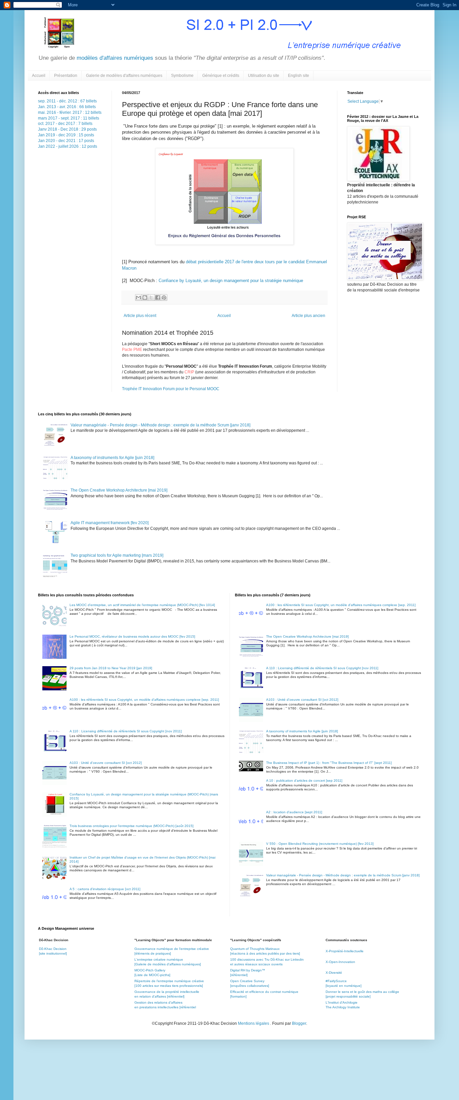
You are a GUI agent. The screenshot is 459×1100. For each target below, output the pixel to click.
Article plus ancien (308, 315)
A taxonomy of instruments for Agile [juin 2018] (112, 457)
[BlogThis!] (144, 297)
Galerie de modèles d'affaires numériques (124, 75)
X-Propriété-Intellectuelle (345, 951)
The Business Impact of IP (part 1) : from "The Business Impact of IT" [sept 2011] (329, 763)
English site (298, 75)
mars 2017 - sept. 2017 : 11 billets (68, 118)
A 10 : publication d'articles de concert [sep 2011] (304, 780)
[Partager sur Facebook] (157, 297)
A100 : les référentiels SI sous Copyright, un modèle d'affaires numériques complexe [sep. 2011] (144, 699)
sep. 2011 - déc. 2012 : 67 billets (67, 101)
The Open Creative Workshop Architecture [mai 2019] (119, 490)
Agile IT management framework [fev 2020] (110, 522)
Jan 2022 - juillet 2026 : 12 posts (67, 146)
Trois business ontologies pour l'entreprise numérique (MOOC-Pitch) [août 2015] (132, 826)
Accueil (38, 75)
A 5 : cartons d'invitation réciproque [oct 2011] (105, 889)
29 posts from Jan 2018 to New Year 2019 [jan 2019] (111, 668)
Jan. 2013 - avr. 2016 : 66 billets (67, 106)
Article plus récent (140, 315)
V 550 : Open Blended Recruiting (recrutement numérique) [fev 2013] (320, 843)
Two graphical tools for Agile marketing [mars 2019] (117, 555)
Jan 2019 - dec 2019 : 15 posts (66, 135)
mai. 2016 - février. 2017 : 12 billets (69, 112)
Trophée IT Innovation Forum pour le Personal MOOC (170, 388)
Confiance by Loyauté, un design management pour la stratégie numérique (231, 280)
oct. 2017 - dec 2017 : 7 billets (65, 123)
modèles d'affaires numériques (114, 58)
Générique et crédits (220, 75)
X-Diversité (334, 972)
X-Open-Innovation (340, 962)
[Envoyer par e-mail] (138, 297)
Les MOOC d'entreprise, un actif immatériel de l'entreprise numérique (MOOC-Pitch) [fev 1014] (142, 605)
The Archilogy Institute (343, 1007)
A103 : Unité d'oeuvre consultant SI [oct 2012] (106, 763)
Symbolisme (182, 75)
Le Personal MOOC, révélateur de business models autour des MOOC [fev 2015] (132, 636)
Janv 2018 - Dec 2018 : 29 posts (67, 129)
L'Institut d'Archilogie (342, 1002)
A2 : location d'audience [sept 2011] (294, 812)
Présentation (65, 75)
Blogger (299, 1023)
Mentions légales (254, 1023)
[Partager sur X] (151, 297)
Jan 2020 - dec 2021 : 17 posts (66, 140)
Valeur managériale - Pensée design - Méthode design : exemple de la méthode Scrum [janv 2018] (160, 425)
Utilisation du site (263, 75)
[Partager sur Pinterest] (164, 297)
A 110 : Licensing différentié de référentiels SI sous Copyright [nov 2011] (126, 731)
